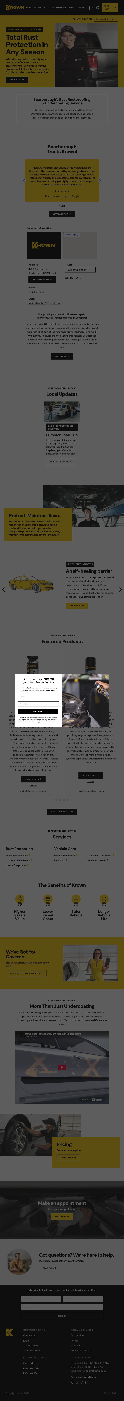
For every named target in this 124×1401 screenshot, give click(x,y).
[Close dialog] (106, 676)
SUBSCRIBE (38, 711)
